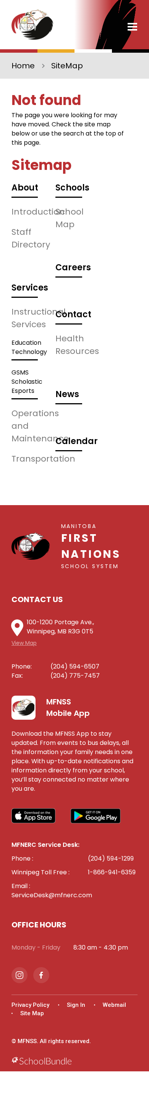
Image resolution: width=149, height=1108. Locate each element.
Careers (73, 267)
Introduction (38, 212)
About (24, 188)
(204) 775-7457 (75, 675)
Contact (73, 314)
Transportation (43, 459)
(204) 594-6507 (74, 666)
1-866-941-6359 (112, 872)
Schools (72, 188)
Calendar (76, 441)
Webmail (114, 1004)
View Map (24, 643)
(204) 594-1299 (111, 858)
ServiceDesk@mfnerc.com (51, 895)
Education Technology (29, 347)
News (67, 394)
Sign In (76, 1004)
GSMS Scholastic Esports (26, 381)
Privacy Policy (30, 1004)
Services (29, 288)
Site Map (32, 1013)
